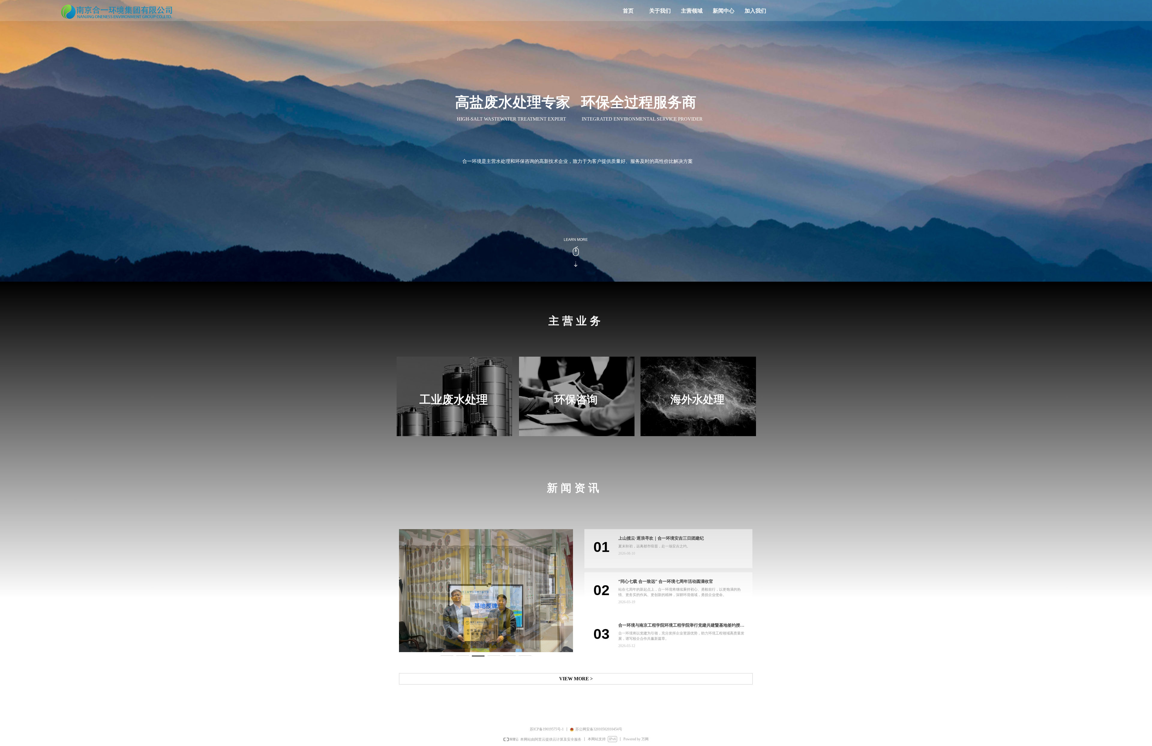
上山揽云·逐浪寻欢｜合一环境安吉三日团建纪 (661, 538)
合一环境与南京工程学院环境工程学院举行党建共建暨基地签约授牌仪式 (681, 626)
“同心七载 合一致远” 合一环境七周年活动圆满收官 (665, 581)
